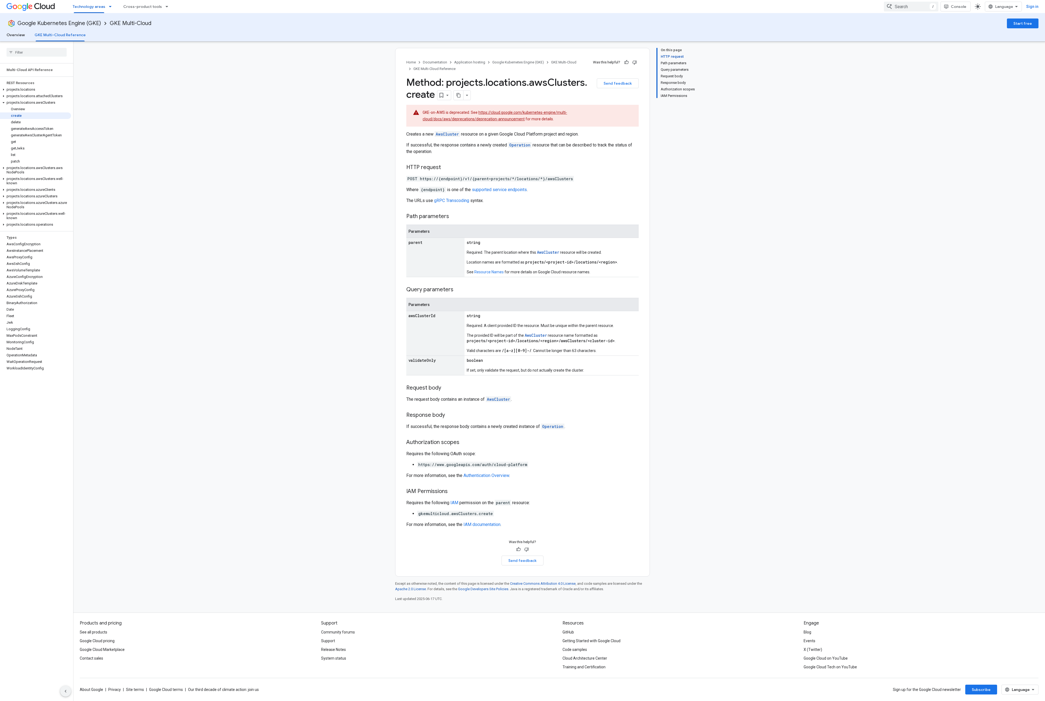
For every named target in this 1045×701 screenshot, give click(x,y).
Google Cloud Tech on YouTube (830, 667)
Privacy (114, 689)
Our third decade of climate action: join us (223, 689)
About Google (91, 689)
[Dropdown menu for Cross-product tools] (168, 6)
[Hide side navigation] (65, 691)
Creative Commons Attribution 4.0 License (543, 583)
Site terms (135, 689)
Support (328, 641)
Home (411, 62)
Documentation (435, 62)
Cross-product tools (142, 6)
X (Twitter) (813, 649)
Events (809, 641)
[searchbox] (37, 52)
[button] (35, 89)
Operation (519, 145)
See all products (93, 632)
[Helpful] (626, 62)
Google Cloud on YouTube (826, 658)
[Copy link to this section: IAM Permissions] (453, 491)
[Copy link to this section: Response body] (450, 415)
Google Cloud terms (166, 689)
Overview (16, 34)
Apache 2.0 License (410, 589)
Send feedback (618, 83)
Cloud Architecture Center (585, 658)
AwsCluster (447, 134)
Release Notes (333, 649)
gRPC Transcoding (451, 200)
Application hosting (469, 62)
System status (333, 658)
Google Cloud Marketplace (102, 649)
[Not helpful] (635, 62)
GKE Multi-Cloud (130, 23)
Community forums (338, 632)
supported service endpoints (499, 189)
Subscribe (981, 689)
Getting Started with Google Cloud (591, 641)
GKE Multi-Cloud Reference (60, 34)
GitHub (568, 632)
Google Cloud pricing (97, 641)
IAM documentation (481, 524)
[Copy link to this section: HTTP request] (446, 167)
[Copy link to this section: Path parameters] (454, 216)
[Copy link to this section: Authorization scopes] (464, 442)
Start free (1022, 23)
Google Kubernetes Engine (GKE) (59, 23)
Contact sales (91, 658)
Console (958, 6)
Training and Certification (584, 667)
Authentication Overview (486, 475)
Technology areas (89, 6)
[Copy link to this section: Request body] (446, 388)
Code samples (575, 649)
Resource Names (489, 272)
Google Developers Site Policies (483, 589)
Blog (807, 632)
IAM (454, 502)
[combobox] (911, 6)
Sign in (1032, 6)
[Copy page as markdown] (458, 95)
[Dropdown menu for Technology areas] (111, 6)
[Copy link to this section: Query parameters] (458, 290)
